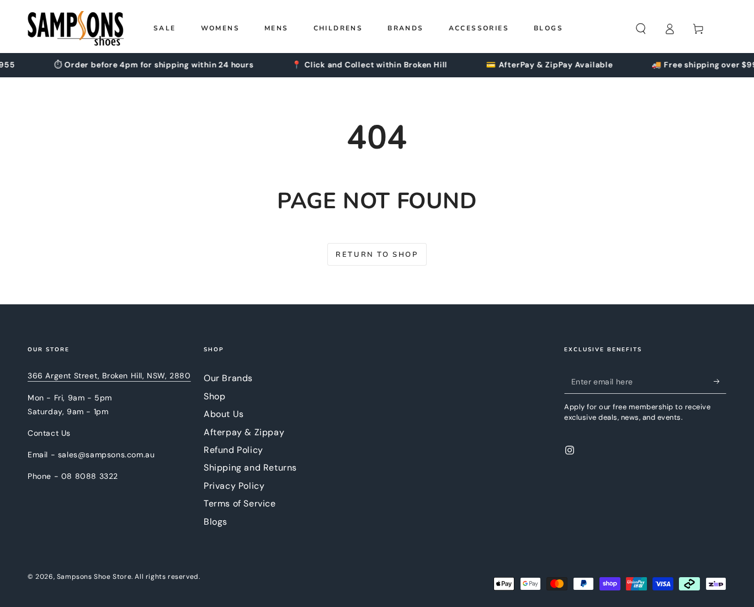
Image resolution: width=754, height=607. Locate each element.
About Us (224, 414)
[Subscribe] (720, 381)
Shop (214, 396)
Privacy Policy (234, 486)
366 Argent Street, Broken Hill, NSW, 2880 (109, 376)
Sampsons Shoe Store (94, 576)
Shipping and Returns (250, 467)
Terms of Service (240, 503)
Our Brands (228, 378)
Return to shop (377, 255)
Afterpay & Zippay (244, 432)
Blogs (215, 521)
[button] (640, 29)
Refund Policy (233, 450)
